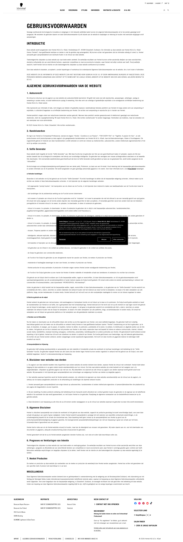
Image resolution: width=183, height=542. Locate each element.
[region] (92, 231)
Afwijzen (104, 239)
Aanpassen (62, 239)
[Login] (164, 10)
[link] (147, 515)
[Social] (135, 503)
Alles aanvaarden (118, 239)
